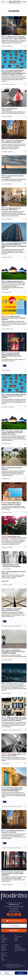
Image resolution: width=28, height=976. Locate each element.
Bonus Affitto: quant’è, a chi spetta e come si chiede (13, 754)
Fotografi (16, 939)
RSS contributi (4, 952)
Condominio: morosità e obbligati (11, 468)
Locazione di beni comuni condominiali (12, 176)
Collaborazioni (17, 944)
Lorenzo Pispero (17, 806)
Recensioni (17, 946)
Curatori (16, 938)
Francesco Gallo (7, 292)
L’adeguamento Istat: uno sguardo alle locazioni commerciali (13, 282)
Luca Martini (6, 763)
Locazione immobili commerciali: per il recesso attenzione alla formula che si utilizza (11, 355)
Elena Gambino (7, 370)
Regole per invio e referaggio (20, 950)
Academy (3, 954)
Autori (16, 935)
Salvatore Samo (7, 443)
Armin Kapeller (7, 693)
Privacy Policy (4, 948)
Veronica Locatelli (7, 584)
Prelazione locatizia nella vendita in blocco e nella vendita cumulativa (12, 873)
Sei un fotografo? (18, 947)
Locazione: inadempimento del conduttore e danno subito (12, 141)
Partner (16, 940)
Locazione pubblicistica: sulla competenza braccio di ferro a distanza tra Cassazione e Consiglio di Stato (13, 245)
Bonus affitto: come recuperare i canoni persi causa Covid (13, 537)
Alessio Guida (6, 478)
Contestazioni (3, 946)
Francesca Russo (7, 512)
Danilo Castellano (7, 219)
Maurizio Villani (7, 730)
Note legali (3, 947)
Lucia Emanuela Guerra (9, 84)
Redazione (3, 940)
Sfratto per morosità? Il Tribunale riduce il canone (11, 609)
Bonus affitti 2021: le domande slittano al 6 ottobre (11, 503)
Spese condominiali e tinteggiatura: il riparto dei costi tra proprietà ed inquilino (13, 651)
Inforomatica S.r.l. (4, 938)
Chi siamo (3, 935)
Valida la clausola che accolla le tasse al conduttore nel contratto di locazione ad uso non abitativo (13, 719)
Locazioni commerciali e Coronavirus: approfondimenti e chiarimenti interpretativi (12, 789)
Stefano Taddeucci (8, 46)
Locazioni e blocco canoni (15, 684)
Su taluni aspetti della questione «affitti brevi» (11, 208)
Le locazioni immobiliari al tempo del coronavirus (12, 831)
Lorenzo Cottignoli (7, 116)
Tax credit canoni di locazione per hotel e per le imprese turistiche (13, 318)
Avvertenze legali (4, 944)
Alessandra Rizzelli (16, 730)
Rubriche (3, 959)
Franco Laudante (7, 257)
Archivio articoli (4, 955)
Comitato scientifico (18, 936)
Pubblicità (3, 942)
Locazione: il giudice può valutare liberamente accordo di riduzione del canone (12, 432)
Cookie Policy (3, 950)
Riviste (2, 958)
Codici (2, 957)
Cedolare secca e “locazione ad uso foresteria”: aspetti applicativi (13, 37)
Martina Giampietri (8, 547)
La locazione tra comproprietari (9, 109)
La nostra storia (4, 939)
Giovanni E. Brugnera (8, 407)
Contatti (2, 936)
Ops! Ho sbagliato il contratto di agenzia (13, 572)
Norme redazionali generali (20, 948)
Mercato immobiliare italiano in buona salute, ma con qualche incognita (13, 396)
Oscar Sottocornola (8, 329)
